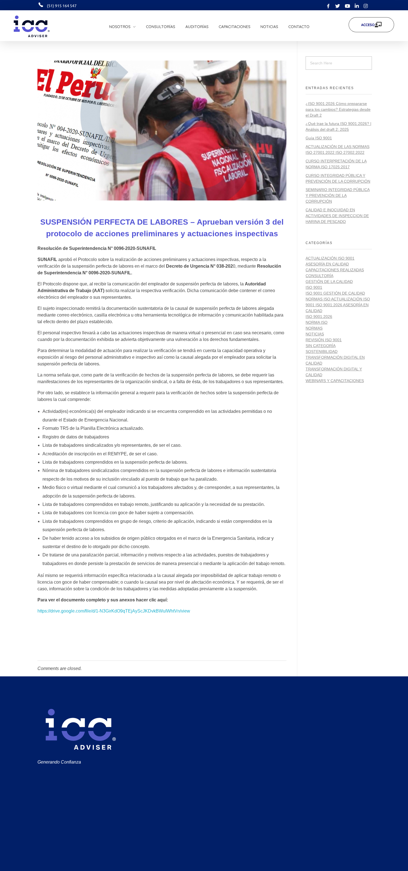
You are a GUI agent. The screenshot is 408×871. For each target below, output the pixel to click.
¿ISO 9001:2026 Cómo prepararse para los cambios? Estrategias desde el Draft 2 (338, 109)
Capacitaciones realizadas (335, 270)
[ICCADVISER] (40, 26)
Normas (314, 328)
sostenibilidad (322, 351)
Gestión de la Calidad (329, 281)
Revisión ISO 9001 (324, 340)
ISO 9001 (314, 287)
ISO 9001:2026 (319, 316)
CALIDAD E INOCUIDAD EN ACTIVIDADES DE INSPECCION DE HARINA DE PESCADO (337, 216)
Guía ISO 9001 (319, 138)
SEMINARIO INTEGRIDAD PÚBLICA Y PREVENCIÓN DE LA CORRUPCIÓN (338, 195)
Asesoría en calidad (327, 264)
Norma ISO (317, 322)
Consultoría (319, 275)
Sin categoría (321, 345)
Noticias (315, 334)
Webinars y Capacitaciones (335, 380)
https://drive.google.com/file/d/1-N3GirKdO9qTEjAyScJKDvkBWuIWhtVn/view (113, 611)
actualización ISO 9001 (330, 258)
